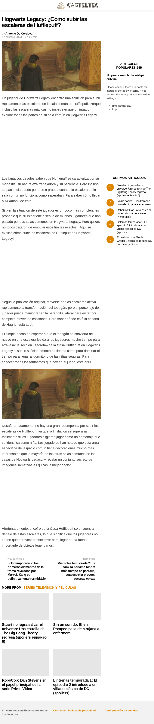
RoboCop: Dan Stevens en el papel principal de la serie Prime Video (24, 684)
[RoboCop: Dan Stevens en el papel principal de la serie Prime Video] (25, 662)
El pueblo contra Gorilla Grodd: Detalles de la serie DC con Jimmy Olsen (134, 241)
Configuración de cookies (121, 710)
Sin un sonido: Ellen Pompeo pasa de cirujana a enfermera (76, 628)
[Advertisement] (51, 148)
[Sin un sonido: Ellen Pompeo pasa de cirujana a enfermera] (77, 606)
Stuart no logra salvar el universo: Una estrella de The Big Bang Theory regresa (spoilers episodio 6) (24, 632)
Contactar (59, 710)
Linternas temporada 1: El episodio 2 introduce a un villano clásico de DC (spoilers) (75, 686)
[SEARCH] (150, 5)
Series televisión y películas (49, 587)
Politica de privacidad (82, 710)
